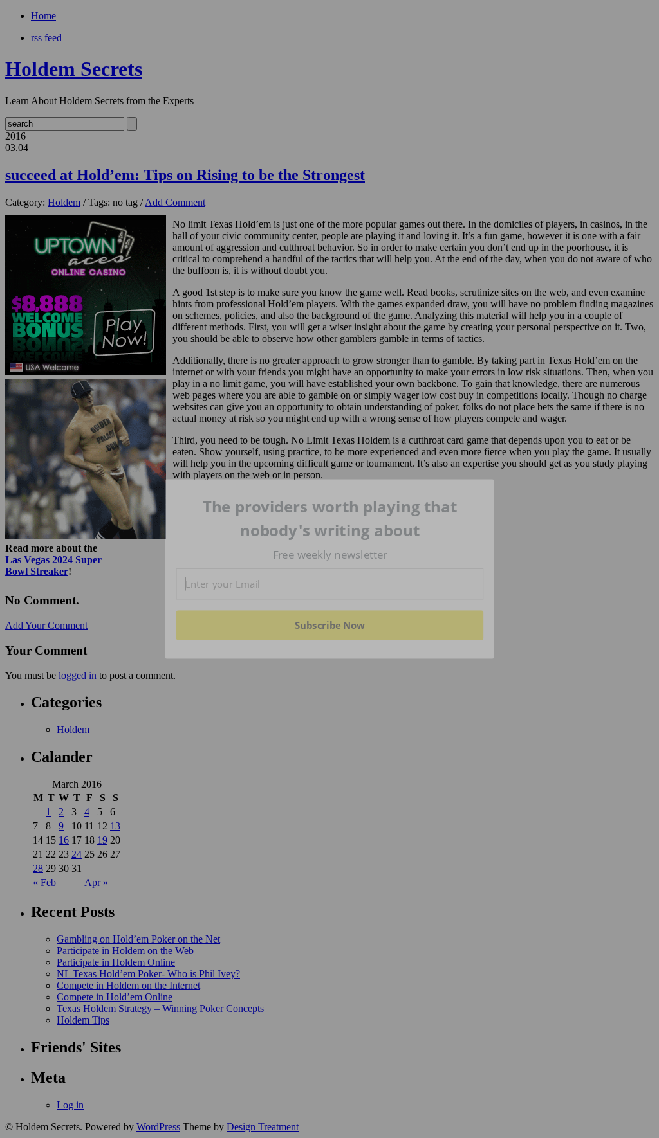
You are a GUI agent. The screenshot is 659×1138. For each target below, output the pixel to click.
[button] (330, 518)
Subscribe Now (329, 625)
